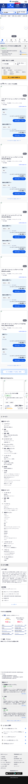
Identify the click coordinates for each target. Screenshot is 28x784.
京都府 (9, 15)
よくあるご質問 (4, 766)
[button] (7, 12)
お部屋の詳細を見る (22, 106)
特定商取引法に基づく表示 (19, 762)
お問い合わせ (3, 768)
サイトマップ (16, 766)
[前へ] (2, 27)
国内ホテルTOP (3, 15)
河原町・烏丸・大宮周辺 (16, 15)
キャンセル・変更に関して (6, 762)
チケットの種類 (4, 760)
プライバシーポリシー (18, 760)
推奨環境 (15, 764)
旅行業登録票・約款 (18, 758)
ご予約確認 (3, 756)
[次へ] (25, 27)
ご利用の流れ (3, 758)
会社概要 (15, 756)
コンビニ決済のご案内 (5, 764)
